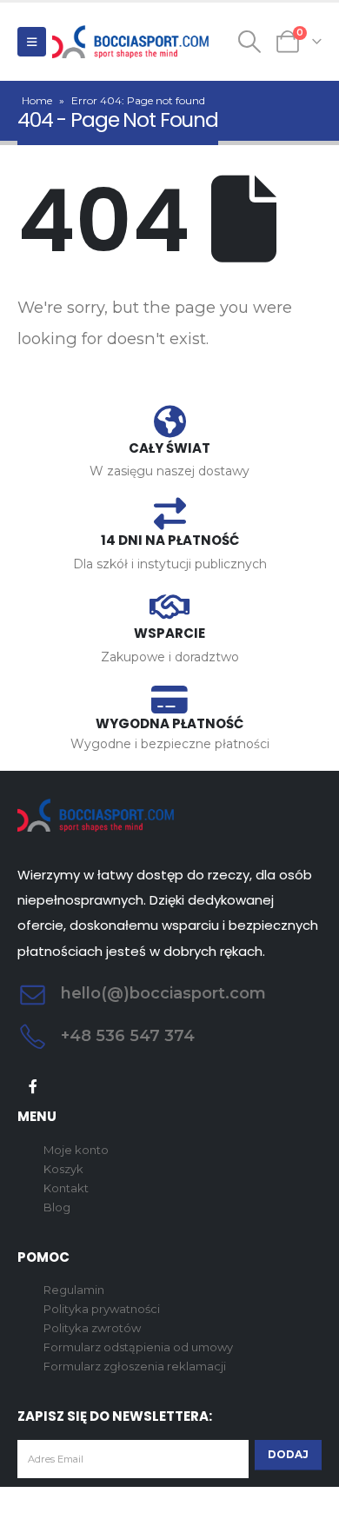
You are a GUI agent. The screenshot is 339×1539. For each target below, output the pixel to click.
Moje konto (76, 1150)
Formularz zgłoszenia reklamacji (134, 1366)
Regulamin (73, 1290)
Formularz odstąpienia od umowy (138, 1347)
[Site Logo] (130, 41)
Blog (56, 1207)
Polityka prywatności (101, 1309)
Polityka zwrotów (92, 1328)
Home (37, 100)
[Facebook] (33, 1087)
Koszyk (63, 1169)
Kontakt (66, 1188)
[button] (31, 41)
